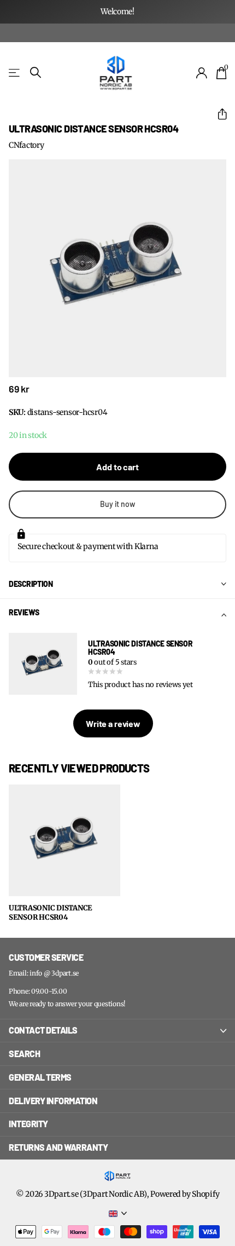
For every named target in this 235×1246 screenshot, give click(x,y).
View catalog (15, 72)
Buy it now (117, 504)
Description (30, 584)
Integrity (28, 1123)
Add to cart (117, 467)
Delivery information (53, 1100)
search (24, 1053)
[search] (35, 72)
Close (117, 1030)
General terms (40, 1077)
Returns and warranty (58, 1147)
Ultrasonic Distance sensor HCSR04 (50, 913)
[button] (217, 114)
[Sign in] (202, 73)
